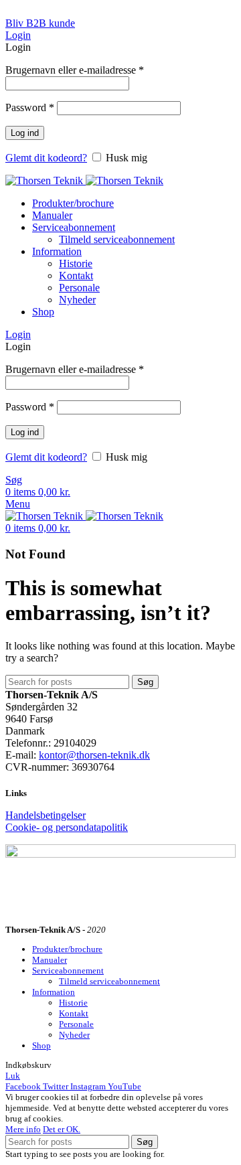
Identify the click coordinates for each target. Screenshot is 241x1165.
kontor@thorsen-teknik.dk (94, 755)
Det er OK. (61, 1129)
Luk (12, 1076)
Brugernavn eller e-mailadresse (74, 70)
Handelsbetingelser (45, 815)
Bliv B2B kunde (40, 23)
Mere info (23, 1129)
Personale (79, 287)
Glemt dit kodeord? (46, 157)
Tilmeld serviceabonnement (117, 239)
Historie (75, 263)
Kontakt (76, 275)
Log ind (25, 133)
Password (29, 107)
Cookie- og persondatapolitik (66, 827)
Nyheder (77, 299)
